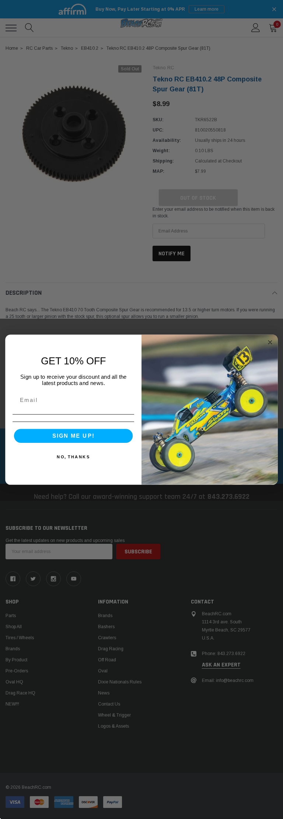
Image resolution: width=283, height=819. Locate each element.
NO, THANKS (73, 456)
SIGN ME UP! (73, 435)
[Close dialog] (270, 342)
